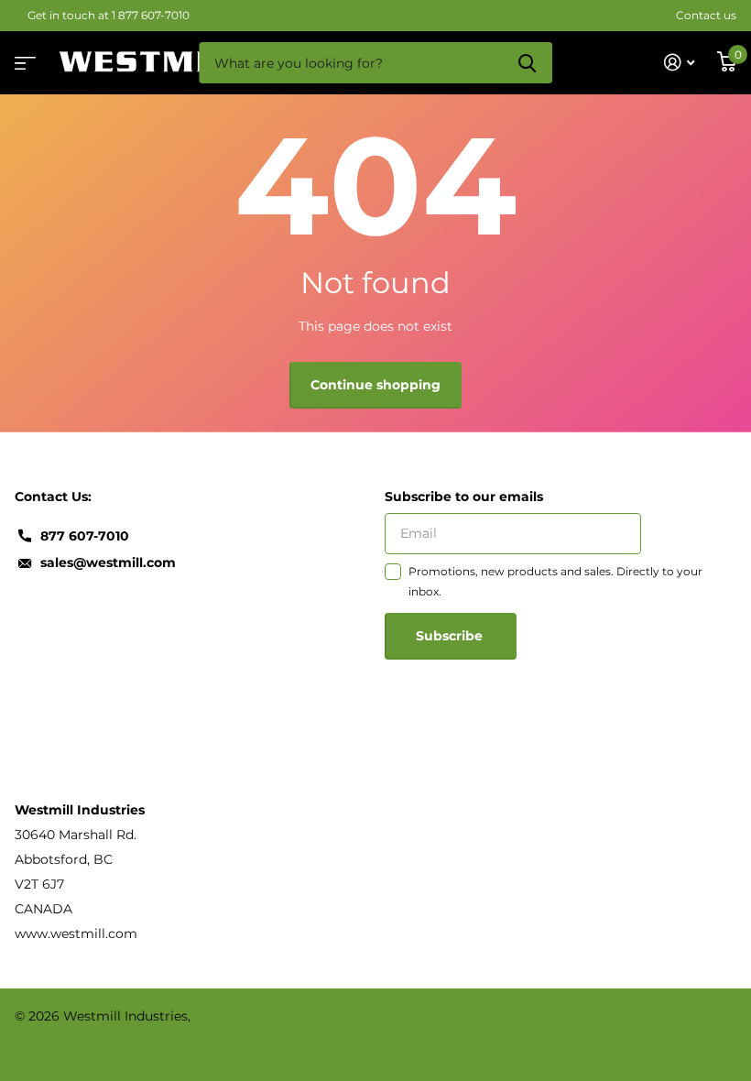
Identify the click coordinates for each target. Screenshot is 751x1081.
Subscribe (451, 636)
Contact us (706, 15)
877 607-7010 (84, 536)
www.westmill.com (76, 933)
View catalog (23, 57)
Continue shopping (375, 385)
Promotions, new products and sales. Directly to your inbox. (555, 581)
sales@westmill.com (108, 562)
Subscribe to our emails (464, 496)
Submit (527, 62)
